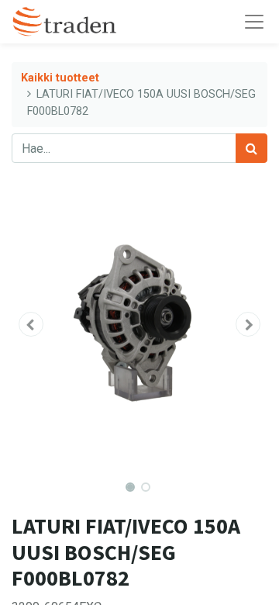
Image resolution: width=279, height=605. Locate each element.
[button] (31, 324)
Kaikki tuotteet (60, 78)
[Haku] (251, 148)
